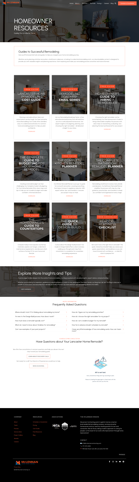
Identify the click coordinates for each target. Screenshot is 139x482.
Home (71, 3)
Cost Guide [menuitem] (36, 428)
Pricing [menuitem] (35, 425)
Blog (112, 3)
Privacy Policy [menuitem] (17, 467)
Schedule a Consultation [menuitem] (40, 422)
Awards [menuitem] (16, 438)
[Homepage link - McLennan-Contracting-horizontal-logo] (26, 464)
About (77, 3)
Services (84, 3)
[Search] (115, 3)
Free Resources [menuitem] (37, 432)
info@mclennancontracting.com (91, 443)
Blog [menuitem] (34, 435)
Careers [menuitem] (16, 441)
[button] (109, 462)
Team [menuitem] (16, 425)
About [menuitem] (16, 422)
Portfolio (92, 3)
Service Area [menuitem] (18, 432)
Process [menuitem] (16, 428)
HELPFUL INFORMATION (69, 301)
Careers (106, 3)
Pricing (99, 3)
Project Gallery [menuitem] (18, 435)
